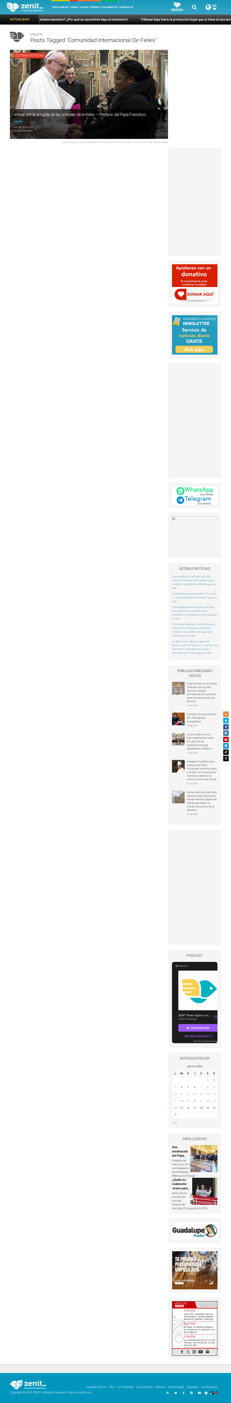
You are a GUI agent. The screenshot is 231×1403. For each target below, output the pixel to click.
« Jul (174, 1122)
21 (201, 1101)
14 (201, 1094)
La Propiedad (125, 1387)
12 (188, 1094)
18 (181, 1101)
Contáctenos (209, 1387)
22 (207, 1101)
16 (214, 1094)
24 (175, 1107)
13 (194, 1094)
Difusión (160, 1387)
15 (207, 1094)
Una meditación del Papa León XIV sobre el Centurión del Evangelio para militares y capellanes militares (193, 580)
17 (175, 1101)
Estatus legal (176, 1387)
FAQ (111, 1387)
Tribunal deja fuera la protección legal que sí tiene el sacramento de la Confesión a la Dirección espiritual (193, 611)
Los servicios (144, 1387)
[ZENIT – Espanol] (29, 7)
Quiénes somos (96, 1387)
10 (175, 1094)
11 (181, 1094)
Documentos (109, 7)
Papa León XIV (60, 7)
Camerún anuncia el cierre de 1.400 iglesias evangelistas (201, 718)
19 (188, 1101)
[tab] (183, 1304)
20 (194, 1101)
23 (214, 1101)
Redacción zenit (23, 130)
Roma (74, 7)
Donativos (126, 7)
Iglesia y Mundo (89, 7)
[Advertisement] (194, 202)
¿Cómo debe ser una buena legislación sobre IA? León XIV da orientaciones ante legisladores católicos (200, 741)
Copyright (192, 1387)
